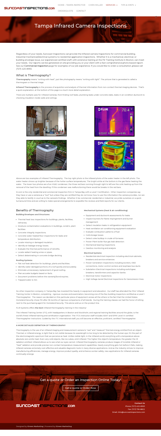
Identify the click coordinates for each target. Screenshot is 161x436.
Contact (81, 11)
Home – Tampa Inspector (71, 5)
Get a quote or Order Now (80, 388)
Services (110, 5)
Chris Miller (96, 5)
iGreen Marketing (35, 426)
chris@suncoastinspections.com (131, 412)
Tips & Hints (127, 5)
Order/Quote (65, 11)
